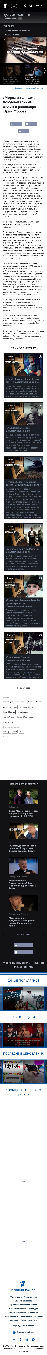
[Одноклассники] (31, 124)
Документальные (17, 17)
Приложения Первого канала (23, 1304)
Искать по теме (12, 35)
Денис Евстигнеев (10, 707)
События (14, 1320)
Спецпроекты (30, 1297)
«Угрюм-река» (9, 159)
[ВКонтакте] (16, 124)
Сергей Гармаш (8, 717)
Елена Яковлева (23, 712)
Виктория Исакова (35, 702)
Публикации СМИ (29, 1320)
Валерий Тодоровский (25, 717)
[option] (12, 73)
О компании (16, 1297)
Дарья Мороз (20, 702)
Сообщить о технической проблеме (29, 88)
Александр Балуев (26, 707)
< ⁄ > (21, 131)
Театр (22, 731)
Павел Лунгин (8, 722)
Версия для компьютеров (23, 1326)
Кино (15, 731)
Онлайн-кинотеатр (23, 1300)
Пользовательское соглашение (23, 1312)
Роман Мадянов (9, 712)
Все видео (33, 1308)
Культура (6, 731)
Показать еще (23, 687)
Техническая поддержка (32, 1316)
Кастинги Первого (17, 1308)
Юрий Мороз (8, 702)
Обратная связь (11, 1316)
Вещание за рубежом (25, 1332)
